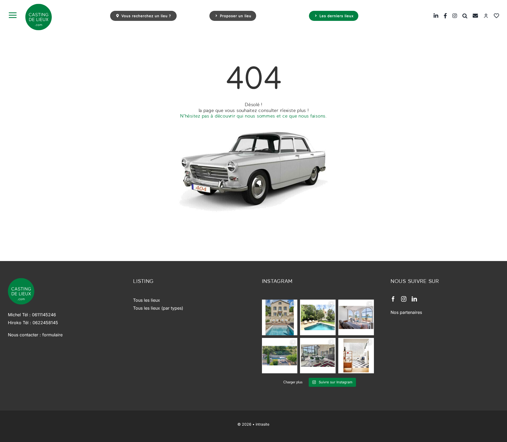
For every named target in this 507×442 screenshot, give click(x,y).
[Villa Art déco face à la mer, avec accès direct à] (356, 356)
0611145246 (44, 314)
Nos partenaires (406, 312)
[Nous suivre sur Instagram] (452, 16)
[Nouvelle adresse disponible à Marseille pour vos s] (318, 317)
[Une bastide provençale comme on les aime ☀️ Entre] (280, 356)
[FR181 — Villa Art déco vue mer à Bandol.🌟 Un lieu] (356, 317)
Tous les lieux (146, 300)
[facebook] (393, 299)
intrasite (262, 424)
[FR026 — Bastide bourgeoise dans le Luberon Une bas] (280, 317)
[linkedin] (414, 299)
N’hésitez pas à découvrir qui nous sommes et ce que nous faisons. (253, 116)
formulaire (52, 334)
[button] (462, 16)
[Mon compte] (483, 16)
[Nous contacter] (472, 16)
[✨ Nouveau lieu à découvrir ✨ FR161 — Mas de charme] (318, 356)
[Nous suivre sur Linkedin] (433, 16)
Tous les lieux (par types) (158, 308)
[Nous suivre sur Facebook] (442, 16)
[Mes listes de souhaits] (494, 16)
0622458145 (45, 322)
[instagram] (403, 299)
